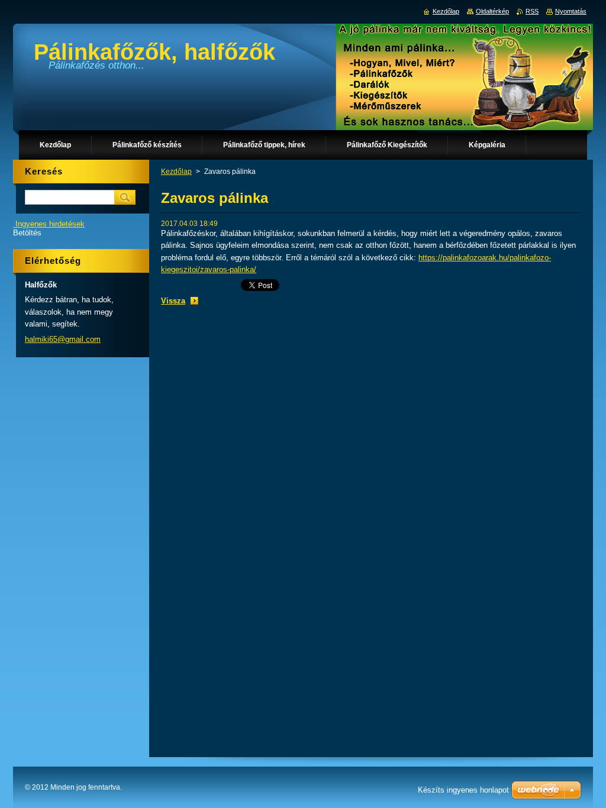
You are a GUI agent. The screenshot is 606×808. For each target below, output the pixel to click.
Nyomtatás (570, 11)
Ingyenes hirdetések (50, 223)
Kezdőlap (176, 171)
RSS (532, 11)
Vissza (173, 300)
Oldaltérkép (492, 11)
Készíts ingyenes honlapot (463, 790)
